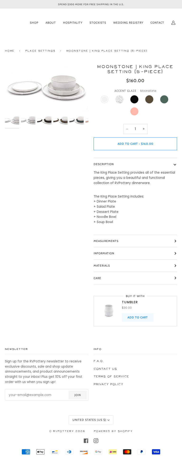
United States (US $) (89, 420)
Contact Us (105, 369)
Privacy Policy (108, 384)
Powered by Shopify (113, 431)
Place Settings (40, 51)
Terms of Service (111, 376)
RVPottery (63, 431)
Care (97, 278)
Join (77, 395)
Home (9, 51)
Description (104, 164)
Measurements (106, 241)
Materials (102, 265)
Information (104, 253)
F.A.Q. (99, 361)
